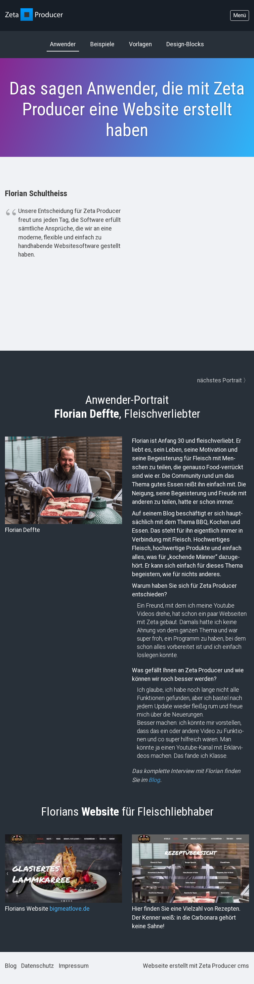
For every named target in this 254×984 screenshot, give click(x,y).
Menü (239, 15)
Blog (11, 966)
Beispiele (102, 44)
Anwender (63, 44)
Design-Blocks (185, 44)
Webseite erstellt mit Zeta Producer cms (196, 966)
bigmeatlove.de (70, 908)
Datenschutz (37, 966)
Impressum (74, 966)
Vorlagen (140, 44)
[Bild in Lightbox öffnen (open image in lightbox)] (63, 868)
